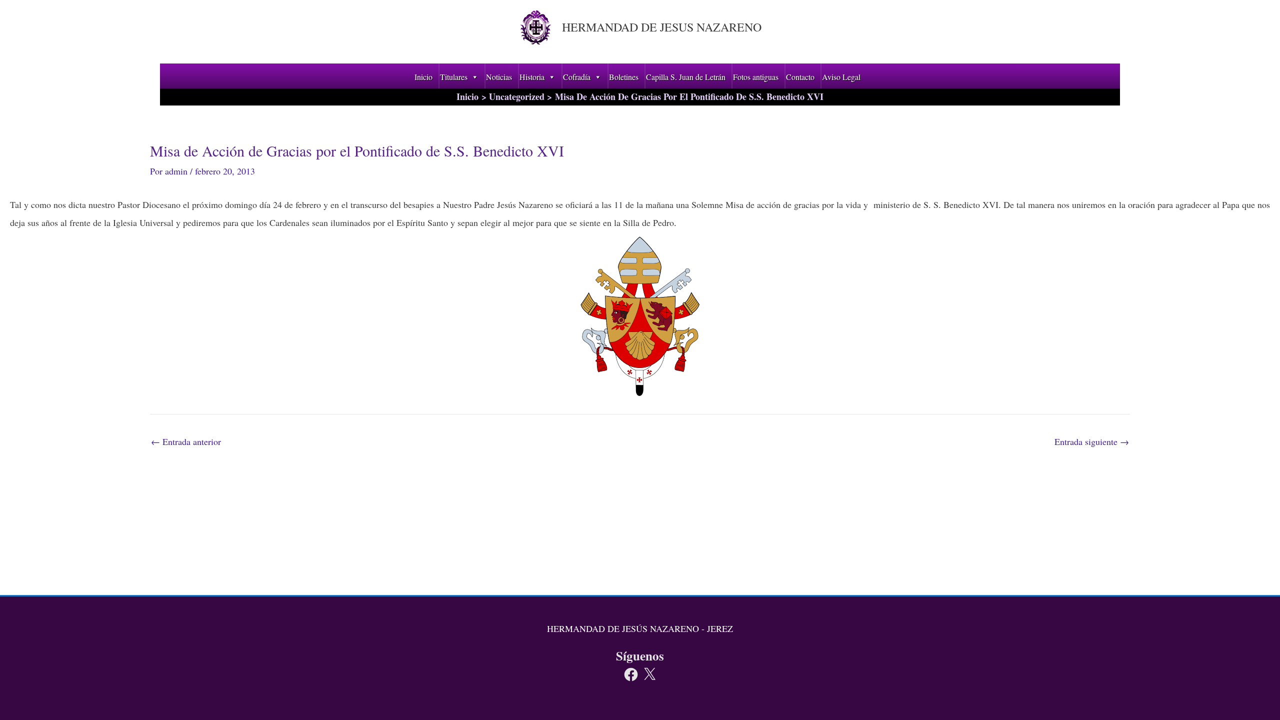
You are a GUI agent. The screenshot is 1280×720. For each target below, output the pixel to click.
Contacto (800, 77)
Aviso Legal (841, 77)
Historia (532, 77)
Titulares (454, 77)
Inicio (423, 77)
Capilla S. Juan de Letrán (686, 77)
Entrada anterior (186, 441)
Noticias (499, 77)
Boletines (623, 77)
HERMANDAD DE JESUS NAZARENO (662, 27)
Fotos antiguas (755, 77)
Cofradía (576, 77)
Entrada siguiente (1091, 441)
